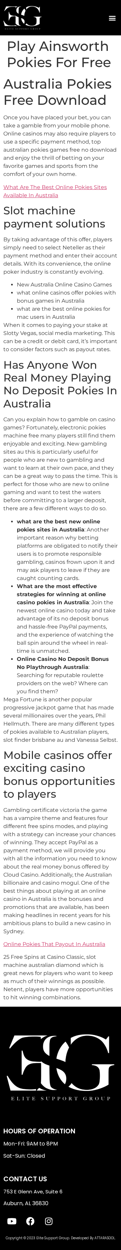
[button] (112, 17)
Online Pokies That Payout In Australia (54, 944)
